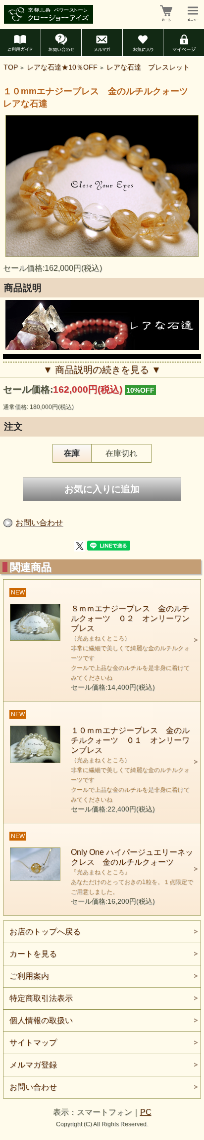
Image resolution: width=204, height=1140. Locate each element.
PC (146, 1112)
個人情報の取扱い (41, 1020)
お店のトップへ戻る (45, 931)
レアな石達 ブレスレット (148, 67)
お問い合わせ (39, 522)
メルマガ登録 (33, 1065)
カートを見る (33, 954)
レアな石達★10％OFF (62, 67)
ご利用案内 (29, 976)
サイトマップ (33, 1042)
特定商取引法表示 (41, 998)
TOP (10, 67)
